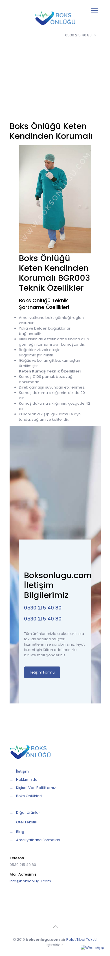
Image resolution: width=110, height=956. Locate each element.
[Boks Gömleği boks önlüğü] (55, 18)
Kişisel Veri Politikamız (36, 787)
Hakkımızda (27, 779)
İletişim (22, 771)
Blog (20, 831)
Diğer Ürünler (28, 812)
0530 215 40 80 (78, 35)
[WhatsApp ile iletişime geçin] (92, 947)
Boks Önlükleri (29, 796)
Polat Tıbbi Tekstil (81, 939)
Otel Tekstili (26, 822)
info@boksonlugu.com (30, 881)
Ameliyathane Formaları (38, 840)
